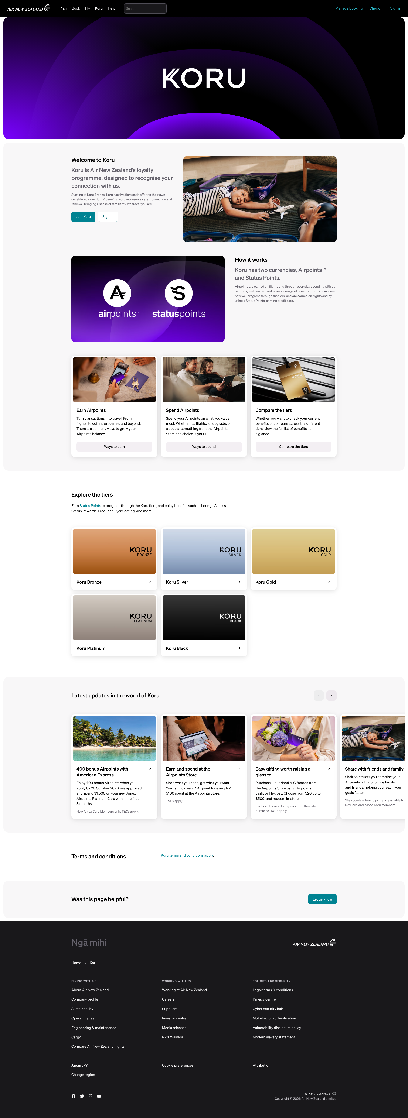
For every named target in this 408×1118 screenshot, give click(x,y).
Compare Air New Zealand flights (98, 1046)
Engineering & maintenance (93, 1027)
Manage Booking (349, 8)
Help (112, 8)
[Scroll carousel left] (319, 695)
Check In (377, 8)
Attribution (261, 1065)
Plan (63, 8)
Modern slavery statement (274, 1037)
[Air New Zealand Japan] (29, 10)
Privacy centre (264, 999)
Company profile (84, 999)
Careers (168, 999)
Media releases (174, 1027)
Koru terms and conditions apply (187, 855)
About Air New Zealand (90, 990)
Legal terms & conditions (273, 990)
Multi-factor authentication (274, 1018)
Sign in (395, 8)
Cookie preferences (178, 1065)
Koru (99, 8)
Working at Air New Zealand (184, 990)
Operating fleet (83, 1018)
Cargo (76, 1037)
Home (76, 962)
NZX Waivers (172, 1037)
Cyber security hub (268, 1008)
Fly (87, 8)
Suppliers (169, 1008)
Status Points (90, 505)
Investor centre (174, 1018)
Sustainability (82, 1008)
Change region (83, 1074)
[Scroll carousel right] (331, 695)
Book (76, 8)
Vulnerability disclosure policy (277, 1027)
